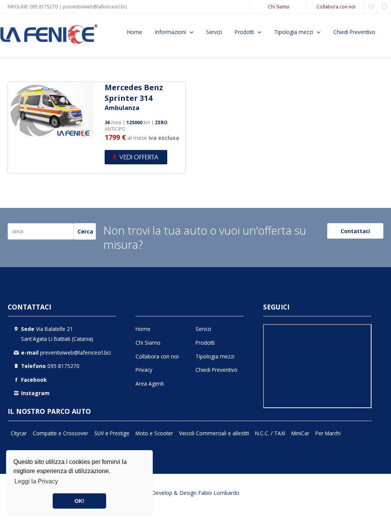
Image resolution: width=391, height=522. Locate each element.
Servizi (214, 32)
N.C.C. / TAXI (270, 433)
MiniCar (300, 433)
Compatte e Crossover (60, 433)
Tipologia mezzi (293, 32)
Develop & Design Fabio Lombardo (195, 492)
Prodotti (244, 32)
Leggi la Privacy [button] (36, 481)
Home (134, 32)
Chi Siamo (278, 6)
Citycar (19, 433)
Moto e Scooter (154, 433)
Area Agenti (150, 383)
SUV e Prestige (111, 433)
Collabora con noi (336, 6)
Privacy (144, 369)
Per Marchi (328, 433)
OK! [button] (79, 501)
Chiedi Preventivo (354, 32)
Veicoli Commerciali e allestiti (214, 433)
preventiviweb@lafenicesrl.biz (95, 6)
